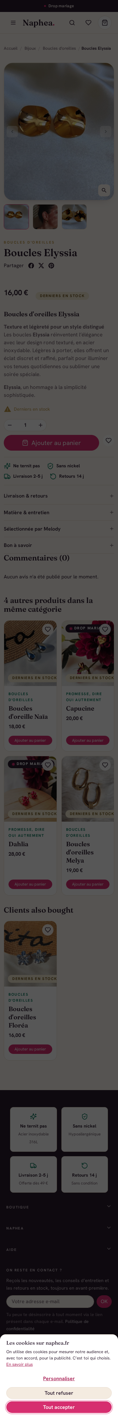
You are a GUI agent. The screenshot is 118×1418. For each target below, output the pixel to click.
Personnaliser (59, 1378)
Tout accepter (59, 1407)
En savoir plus (19, 1364)
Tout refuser (59, 1393)
